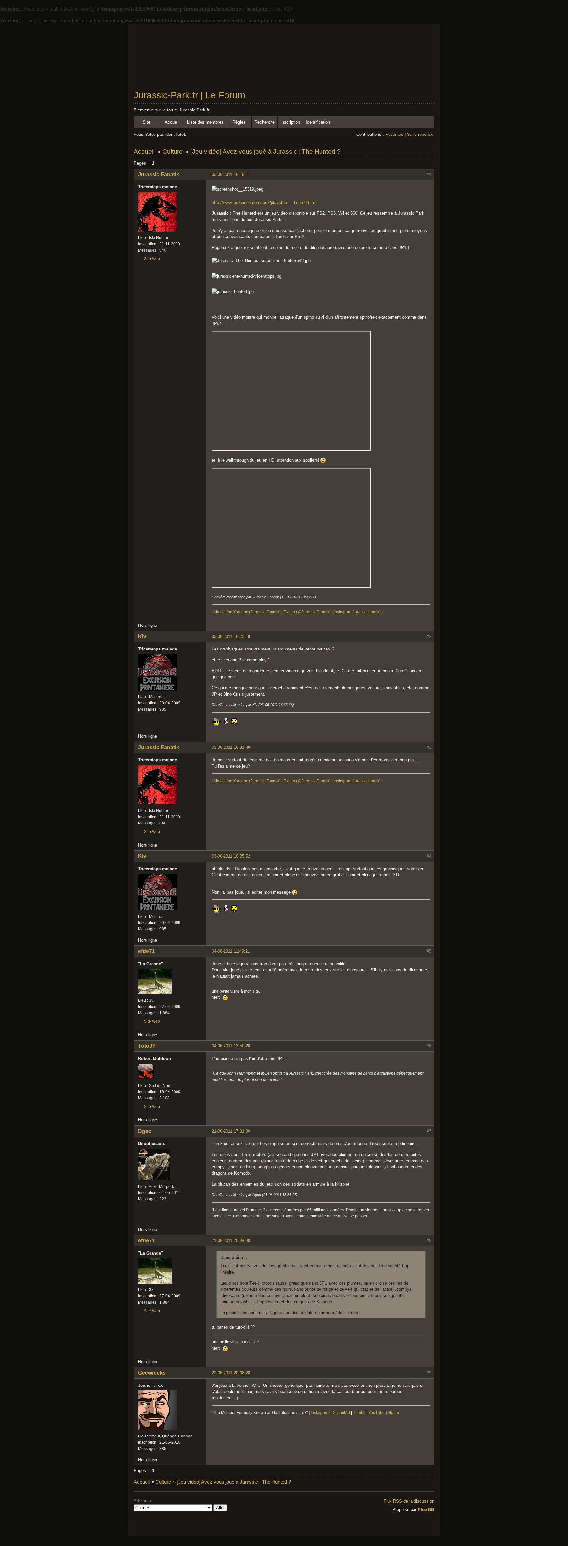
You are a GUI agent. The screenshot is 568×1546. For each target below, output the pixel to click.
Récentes (394, 134)
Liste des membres (205, 122)
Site (146, 122)
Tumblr (359, 1413)
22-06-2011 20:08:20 (231, 1372)
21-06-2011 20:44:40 (231, 1240)
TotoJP (147, 1046)
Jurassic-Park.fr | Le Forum (189, 95)
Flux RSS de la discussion (409, 1501)
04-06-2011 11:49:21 (231, 951)
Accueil (172, 122)
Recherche (264, 122)
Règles (239, 122)
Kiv (142, 636)
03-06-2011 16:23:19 (231, 636)
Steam (393, 1413)
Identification (318, 122)
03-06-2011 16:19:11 (231, 174)
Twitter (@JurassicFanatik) (307, 612)
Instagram (319, 1413)
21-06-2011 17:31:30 (231, 1131)
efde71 (146, 951)
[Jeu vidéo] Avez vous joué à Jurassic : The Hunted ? (265, 151)
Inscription (290, 122)
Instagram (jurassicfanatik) (357, 612)
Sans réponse (420, 134)
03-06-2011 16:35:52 (231, 856)
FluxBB (426, 1509)
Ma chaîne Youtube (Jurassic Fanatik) (247, 612)
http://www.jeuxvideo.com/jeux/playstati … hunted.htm (263, 202)
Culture (172, 151)
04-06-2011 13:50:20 (231, 1045)
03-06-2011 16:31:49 (231, 747)
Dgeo (145, 1131)
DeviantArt (340, 1413)
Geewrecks (152, 1373)
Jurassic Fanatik (158, 174)
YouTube (376, 1413)
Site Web (152, 259)
